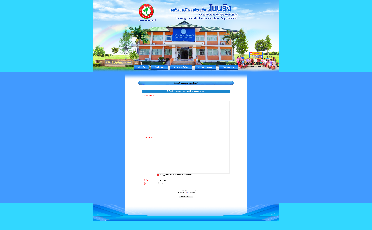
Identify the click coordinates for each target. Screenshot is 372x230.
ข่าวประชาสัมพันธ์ (181, 67)
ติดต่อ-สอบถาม (228, 67)
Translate (192, 192)
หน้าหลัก (141, 67)
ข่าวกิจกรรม (159, 67)
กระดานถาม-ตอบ (205, 67)
